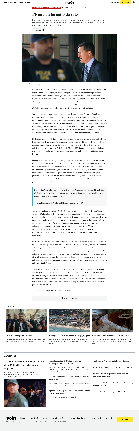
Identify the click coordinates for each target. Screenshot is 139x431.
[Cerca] (26, 2)
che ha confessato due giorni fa (90, 95)
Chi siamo (23, 418)
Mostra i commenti (69, 298)
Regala (116, 2)
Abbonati (125, 2)
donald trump (44, 291)
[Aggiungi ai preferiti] (44, 30)
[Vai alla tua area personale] (133, 2)
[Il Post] (69, 2)
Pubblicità (34, 418)
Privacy (44, 418)
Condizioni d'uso (78, 418)
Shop (111, 2)
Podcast (21, 2)
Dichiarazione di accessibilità (100, 418)
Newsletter (12, 2)
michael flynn (56, 291)
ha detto (63, 107)
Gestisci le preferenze (59, 418)
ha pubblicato (65, 89)
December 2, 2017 (77, 202)
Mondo (65, 8)
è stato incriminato (45, 98)
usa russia (68, 291)
